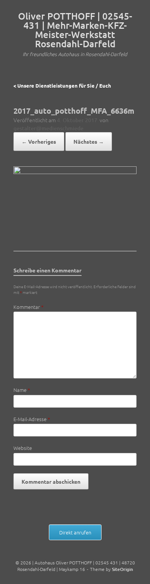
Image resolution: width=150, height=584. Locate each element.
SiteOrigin (122, 569)
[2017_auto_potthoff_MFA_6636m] (75, 171)
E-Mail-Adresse (31, 419)
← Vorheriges (39, 141)
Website (22, 447)
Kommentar (28, 306)
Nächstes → (88, 141)
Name (21, 389)
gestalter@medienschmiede (48, 128)
